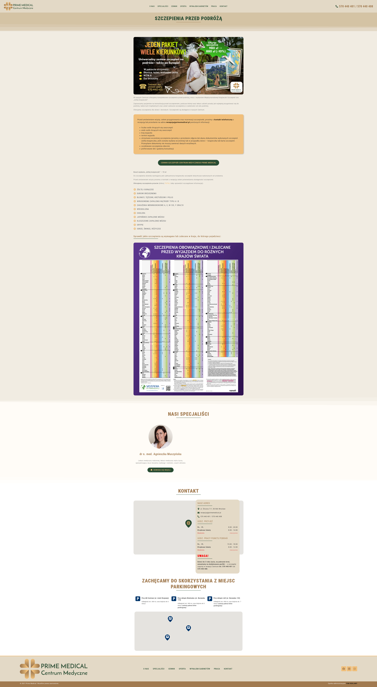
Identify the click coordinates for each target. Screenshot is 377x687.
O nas (152, 6)
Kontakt (223, 6)
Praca (214, 6)
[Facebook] (343, 668)
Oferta (183, 6)
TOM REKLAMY (351, 683)
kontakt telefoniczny (223, 120)
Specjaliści (163, 6)
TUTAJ (167, 183)
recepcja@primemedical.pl (178, 122)
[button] (188, 524)
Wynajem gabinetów (198, 6)
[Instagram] (354, 668)
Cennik (174, 6)
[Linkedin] (349, 668)
